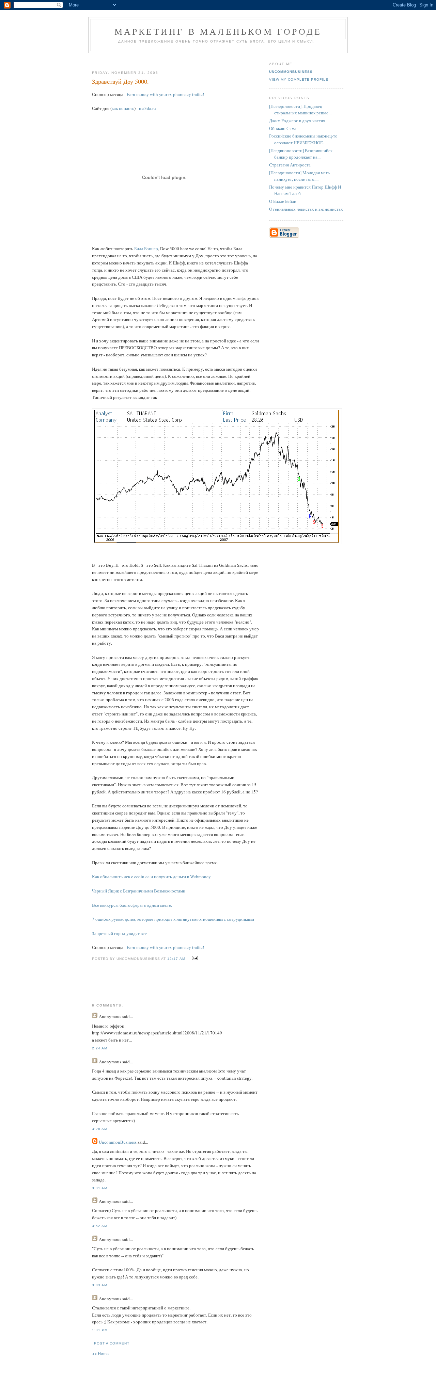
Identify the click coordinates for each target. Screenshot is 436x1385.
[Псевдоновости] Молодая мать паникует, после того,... (299, 176)
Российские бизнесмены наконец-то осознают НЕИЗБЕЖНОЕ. (303, 139)
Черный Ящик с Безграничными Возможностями (138, 891)
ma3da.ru (147, 108)
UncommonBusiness (118, 1142)
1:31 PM (100, 1330)
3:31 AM (99, 1188)
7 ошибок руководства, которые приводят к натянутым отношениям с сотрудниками (173, 919)
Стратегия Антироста (290, 165)
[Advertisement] (172, 59)
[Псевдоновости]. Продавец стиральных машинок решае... (300, 109)
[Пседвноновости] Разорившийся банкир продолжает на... (300, 153)
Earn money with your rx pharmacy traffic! (165, 94)
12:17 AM (176, 959)
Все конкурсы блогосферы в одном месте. (132, 905)
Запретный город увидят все (119, 933)
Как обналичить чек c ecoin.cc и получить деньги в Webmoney (151, 876)
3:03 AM (99, 1285)
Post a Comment (111, 1343)
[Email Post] (194, 958)
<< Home (100, 1353)
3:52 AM (99, 1226)
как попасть (123, 108)
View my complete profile (298, 79)
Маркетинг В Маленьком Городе (218, 31)
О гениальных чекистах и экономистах (306, 209)
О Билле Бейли (282, 201)
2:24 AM (99, 1048)
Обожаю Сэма (282, 128)
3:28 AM (99, 1129)
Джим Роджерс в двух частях (297, 120)
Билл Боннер (146, 248)
